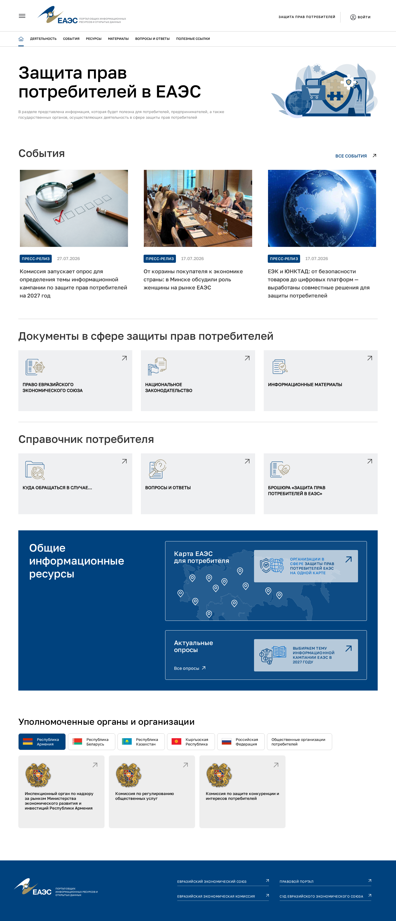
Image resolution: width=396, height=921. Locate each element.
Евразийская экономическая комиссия (216, 896)
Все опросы (186, 668)
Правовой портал (297, 882)
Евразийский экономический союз (211, 882)
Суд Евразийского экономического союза (321, 896)
